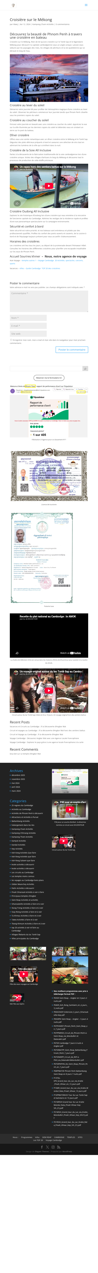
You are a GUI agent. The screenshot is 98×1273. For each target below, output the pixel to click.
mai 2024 (15, 783)
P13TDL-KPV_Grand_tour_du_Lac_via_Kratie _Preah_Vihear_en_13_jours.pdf (68, 1081)
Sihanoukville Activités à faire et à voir (28, 904)
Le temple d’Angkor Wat (31, 754)
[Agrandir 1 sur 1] (85, 772)
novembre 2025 (18, 779)
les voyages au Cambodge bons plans (28, 880)
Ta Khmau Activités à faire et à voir (26, 915)
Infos (37, 1137)
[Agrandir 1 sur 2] (24, 950)
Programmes (26, 1137)
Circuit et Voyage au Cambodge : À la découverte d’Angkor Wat (36, 734)
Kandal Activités (18, 845)
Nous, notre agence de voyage (66, 256)
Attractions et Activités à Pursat (25, 817)
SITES (80, 1137)
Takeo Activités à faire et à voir (25, 919)
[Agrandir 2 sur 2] (42, 950)
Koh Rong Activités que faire (24, 856)
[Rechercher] (85, 368)
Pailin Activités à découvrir (23, 888)
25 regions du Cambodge (22, 805)
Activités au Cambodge (21, 809)
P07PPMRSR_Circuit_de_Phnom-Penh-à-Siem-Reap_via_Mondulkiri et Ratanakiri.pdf (70, 1036)
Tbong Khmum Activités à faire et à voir (28, 923)
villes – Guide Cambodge (30, 268)
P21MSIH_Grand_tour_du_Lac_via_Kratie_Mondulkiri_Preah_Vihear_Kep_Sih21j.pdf (71, 1115)
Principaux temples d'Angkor (24, 896)
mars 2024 (16, 791)
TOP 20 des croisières (51, 268)
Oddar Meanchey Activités (23, 884)
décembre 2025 (18, 775)
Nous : (15, 1137)
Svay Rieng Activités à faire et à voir (27, 912)
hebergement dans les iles (23, 825)
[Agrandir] (85, 388)
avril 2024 (16, 787)
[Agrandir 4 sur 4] (85, 959)
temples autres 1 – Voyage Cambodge (38, 260)
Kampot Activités (19, 841)
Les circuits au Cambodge (23, 872)
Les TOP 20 (38, 1140)
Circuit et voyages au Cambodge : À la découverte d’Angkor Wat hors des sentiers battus (47, 730)
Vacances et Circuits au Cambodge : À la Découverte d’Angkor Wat (38, 726)
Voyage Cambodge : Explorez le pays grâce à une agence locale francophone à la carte (46, 742)
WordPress (67, 1151)
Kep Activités (17, 849)
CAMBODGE (59, 1137)
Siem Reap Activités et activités (25, 900)
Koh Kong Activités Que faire (24, 852)
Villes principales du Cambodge (25, 938)
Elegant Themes (42, 1151)
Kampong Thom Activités (22, 837)
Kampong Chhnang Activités (24, 833)
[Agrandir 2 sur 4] (72, 950)
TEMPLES (71, 1137)
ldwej (15, 24)
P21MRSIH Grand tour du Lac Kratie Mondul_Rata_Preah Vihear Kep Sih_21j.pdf (69, 1105)
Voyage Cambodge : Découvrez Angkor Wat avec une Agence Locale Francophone (44, 738)
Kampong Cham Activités (43, 24)
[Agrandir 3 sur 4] (85, 950)
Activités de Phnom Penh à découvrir (27, 813)
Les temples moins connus (23, 876)
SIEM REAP (46, 1137)
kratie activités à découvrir (23, 864)
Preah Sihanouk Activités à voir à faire (28, 892)
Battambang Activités (21, 821)
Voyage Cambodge (54, 1140)
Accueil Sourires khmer (25, 256)
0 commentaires (63, 24)
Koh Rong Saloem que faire (23, 860)
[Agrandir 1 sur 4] (60, 950)
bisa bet (13, 754)
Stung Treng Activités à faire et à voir (27, 908)
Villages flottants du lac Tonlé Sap (26, 934)
